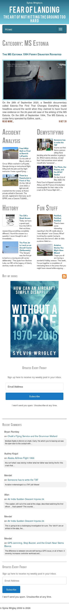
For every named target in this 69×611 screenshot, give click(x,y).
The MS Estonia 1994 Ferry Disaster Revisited (31, 54)
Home (8, 29)
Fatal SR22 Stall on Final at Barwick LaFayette (24, 152)
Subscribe (11, 589)
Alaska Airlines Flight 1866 (21, 458)
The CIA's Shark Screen (24, 216)
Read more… (8, 121)
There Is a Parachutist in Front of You (25, 178)
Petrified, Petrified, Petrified (57, 218)
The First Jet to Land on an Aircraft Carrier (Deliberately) (25, 246)
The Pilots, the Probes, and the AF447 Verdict (60, 171)
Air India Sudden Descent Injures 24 (26, 499)
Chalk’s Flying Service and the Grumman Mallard (32, 436)
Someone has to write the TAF (59, 142)
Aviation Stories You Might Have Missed (59, 249)
